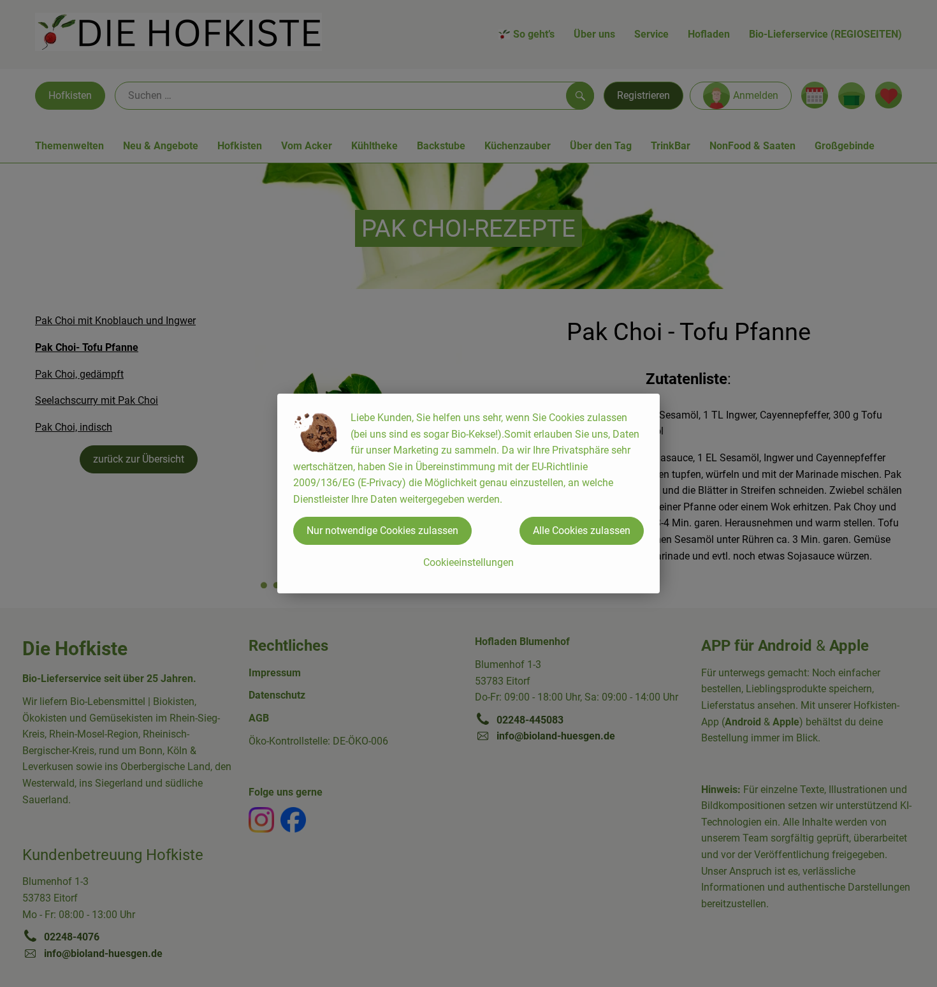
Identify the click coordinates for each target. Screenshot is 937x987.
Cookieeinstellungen (468, 562)
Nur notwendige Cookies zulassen (382, 530)
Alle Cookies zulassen (581, 530)
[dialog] (468, 493)
